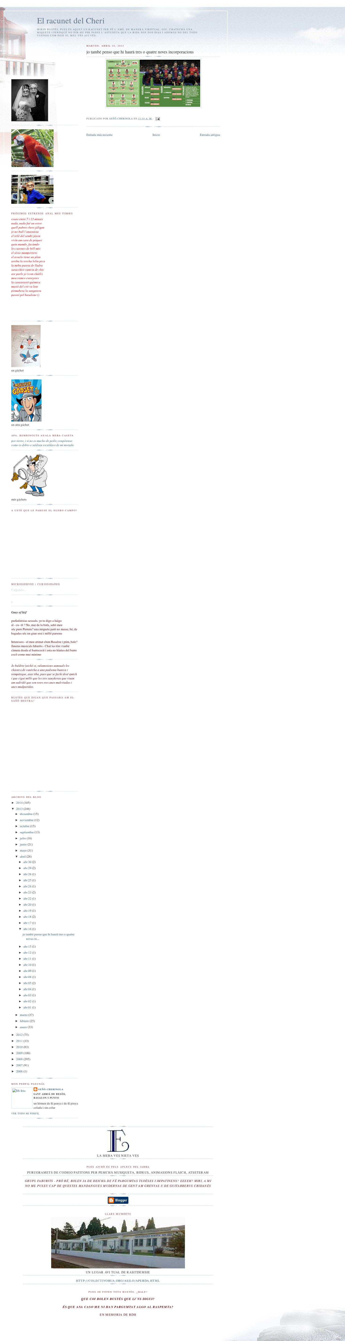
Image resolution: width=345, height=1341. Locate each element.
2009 (19, 1053)
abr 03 (27, 995)
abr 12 (27, 952)
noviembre (27, 820)
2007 (19, 1065)
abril (23, 856)
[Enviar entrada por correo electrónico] (157, 118)
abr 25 (27, 880)
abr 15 (27, 946)
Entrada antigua (210, 135)
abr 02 (27, 1001)
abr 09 (27, 971)
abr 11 (27, 958)
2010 (19, 1047)
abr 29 (27, 868)
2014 (19, 802)
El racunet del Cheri (71, 20)
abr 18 (27, 917)
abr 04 (27, 989)
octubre (25, 826)
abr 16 (27, 929)
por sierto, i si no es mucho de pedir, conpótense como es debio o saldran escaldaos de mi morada (42, 443)
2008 (19, 1059)
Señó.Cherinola (50, 1089)
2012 (19, 1035)
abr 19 (27, 910)
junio (23, 844)
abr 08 (27, 977)
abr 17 (27, 923)
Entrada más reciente (99, 135)
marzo (24, 1015)
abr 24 (27, 886)
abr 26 (27, 874)
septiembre (27, 832)
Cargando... (18, 590)
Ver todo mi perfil (25, 1113)
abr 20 (27, 904)
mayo (23, 850)
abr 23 (27, 892)
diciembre (26, 814)
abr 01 (27, 1007)
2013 (19, 809)
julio (23, 838)
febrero (25, 1021)
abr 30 (27, 862)
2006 (19, 1071)
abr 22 (27, 898)
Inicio (156, 135)
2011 (19, 1041)
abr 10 (27, 965)
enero (24, 1027)
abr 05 (27, 983)
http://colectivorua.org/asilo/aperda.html (118, 1280)
